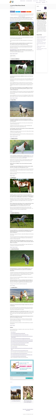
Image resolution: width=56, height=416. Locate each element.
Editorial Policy (28, 410)
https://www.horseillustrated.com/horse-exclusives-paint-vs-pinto (19, 334)
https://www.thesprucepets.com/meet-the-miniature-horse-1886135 (20, 342)
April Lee (12, 6)
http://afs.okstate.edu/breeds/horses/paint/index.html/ (18, 333)
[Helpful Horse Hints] (11, 2)
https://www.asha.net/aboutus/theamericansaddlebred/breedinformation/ (20, 338)
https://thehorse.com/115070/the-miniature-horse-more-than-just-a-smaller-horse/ (22, 341)
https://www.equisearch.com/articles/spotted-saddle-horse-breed (19, 350)
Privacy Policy (25, 409)
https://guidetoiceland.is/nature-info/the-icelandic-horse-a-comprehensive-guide (21, 354)
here (12, 283)
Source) (14, 325)
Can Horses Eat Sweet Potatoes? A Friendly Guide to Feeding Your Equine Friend (41, 40)
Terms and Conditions (30, 409)
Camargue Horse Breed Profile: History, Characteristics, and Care (41, 43)
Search (38, 6)
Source (11, 53)
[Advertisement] (41, 61)
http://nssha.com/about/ (14, 346)
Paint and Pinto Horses (13, 49)
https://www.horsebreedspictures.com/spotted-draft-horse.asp (19, 353)
